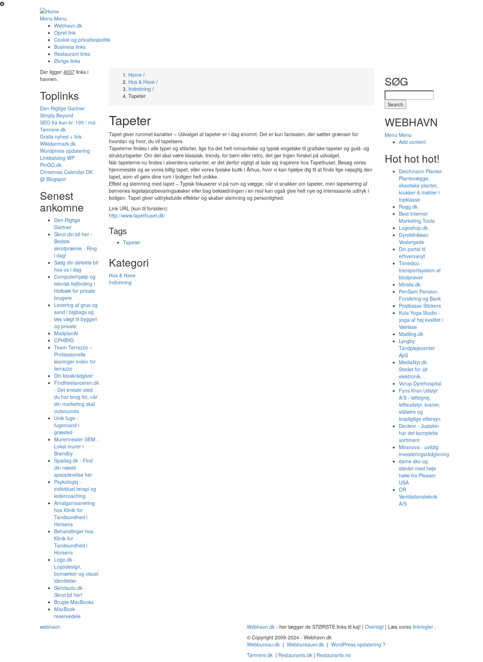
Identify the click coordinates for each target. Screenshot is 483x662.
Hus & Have (141, 81)
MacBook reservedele (67, 612)
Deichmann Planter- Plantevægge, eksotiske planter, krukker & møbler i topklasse (421, 185)
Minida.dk (409, 284)
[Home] (49, 10)
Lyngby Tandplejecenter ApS (417, 348)
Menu (46, 18)
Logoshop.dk (413, 227)
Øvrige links (67, 60)
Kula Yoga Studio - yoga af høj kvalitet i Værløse (421, 319)
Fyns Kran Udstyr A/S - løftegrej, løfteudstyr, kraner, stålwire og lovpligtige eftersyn (420, 404)
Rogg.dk (408, 206)
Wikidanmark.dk (58, 143)
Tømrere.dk (53, 129)
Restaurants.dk (295, 654)
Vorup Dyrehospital (420, 383)
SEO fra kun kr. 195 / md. (68, 122)
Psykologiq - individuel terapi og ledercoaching (75, 488)
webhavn (50, 626)
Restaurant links (72, 53)
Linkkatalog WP (57, 157)
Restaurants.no (333, 654)
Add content (412, 141)
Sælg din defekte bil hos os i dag (76, 266)
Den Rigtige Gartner (62, 108)
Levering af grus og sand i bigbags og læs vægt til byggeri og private (76, 315)
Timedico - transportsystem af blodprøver (420, 270)
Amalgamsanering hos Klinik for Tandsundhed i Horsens (74, 513)
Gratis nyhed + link (61, 136)
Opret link (65, 32)
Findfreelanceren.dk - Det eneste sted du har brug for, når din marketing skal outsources (76, 396)
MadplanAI (66, 333)
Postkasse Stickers (420, 305)
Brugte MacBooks (74, 601)
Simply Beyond (56, 115)
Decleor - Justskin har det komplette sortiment (419, 432)
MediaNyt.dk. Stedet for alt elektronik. (413, 369)
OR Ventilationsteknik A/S (418, 496)
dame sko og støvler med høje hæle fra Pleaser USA (417, 472)
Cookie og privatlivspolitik (82, 39)
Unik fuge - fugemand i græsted (66, 425)
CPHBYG (64, 340)
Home (135, 74)
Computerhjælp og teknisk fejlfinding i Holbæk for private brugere (74, 287)
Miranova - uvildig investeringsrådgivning (424, 450)
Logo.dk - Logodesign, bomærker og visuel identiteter (76, 570)
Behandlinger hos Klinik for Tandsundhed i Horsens (73, 542)
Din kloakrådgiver (73, 375)
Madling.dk (411, 333)
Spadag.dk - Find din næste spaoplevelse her (73, 467)
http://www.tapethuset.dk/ (137, 215)
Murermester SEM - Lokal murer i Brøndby (76, 446)
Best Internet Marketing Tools (417, 217)
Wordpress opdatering (65, 150)
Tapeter (131, 242)
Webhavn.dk (68, 25)
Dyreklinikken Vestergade (414, 238)
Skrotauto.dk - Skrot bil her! (70, 591)
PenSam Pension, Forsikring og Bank (420, 295)
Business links (70, 46)
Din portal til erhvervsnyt (412, 252)
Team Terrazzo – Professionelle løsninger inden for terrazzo (75, 358)
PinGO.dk (51, 164)
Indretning (139, 88)
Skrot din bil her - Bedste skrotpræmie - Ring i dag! (75, 245)
